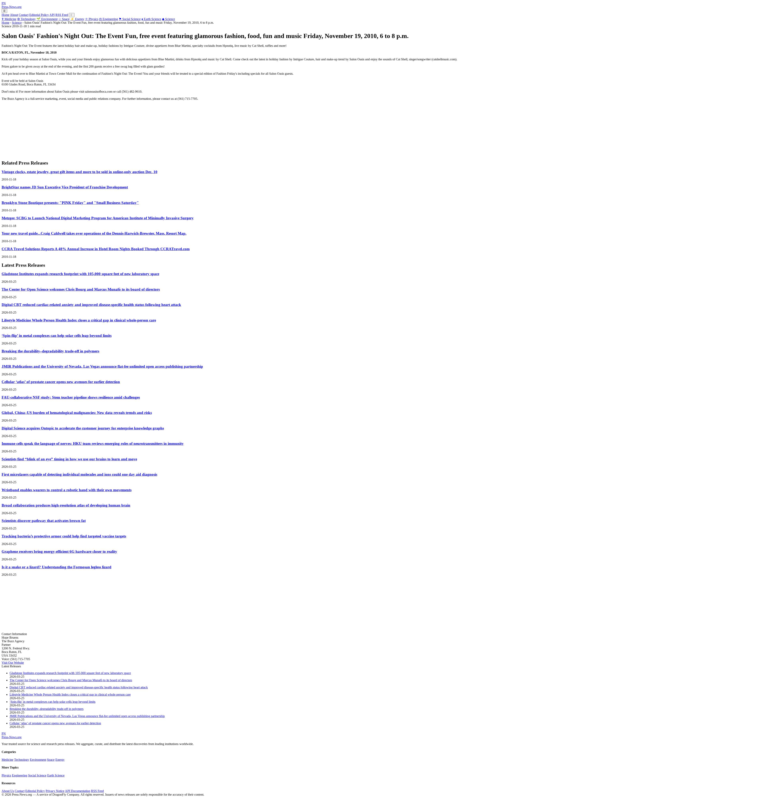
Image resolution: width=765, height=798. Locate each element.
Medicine (9, 19)
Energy (77, 19)
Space (64, 19)
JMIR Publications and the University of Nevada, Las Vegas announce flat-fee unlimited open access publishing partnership (102, 366)
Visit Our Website (13, 662)
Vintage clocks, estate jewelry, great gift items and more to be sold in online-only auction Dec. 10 (79, 172)
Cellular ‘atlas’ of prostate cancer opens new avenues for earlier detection (61, 382)
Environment (47, 19)
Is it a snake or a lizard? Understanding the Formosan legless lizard (56, 567)
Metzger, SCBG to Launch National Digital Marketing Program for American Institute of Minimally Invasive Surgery (98, 218)
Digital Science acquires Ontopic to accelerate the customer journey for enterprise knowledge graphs (83, 428)
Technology (26, 19)
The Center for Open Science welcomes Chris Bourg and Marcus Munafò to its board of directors (81, 289)
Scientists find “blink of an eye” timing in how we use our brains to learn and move (69, 459)
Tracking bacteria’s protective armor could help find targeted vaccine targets (64, 536)
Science (168, 19)
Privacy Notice (55, 791)
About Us (8, 791)
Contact (23, 15)
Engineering (108, 19)
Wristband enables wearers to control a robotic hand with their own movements (66, 490)
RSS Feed (61, 15)
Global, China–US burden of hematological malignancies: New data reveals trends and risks (77, 413)
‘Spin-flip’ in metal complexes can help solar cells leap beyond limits (57, 335)
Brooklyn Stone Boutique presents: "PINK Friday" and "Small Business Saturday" (70, 203)
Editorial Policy (39, 15)
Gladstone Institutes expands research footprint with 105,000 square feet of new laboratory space (80, 274)
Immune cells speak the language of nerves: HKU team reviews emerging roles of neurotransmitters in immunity (93, 443)
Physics (91, 19)
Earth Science (151, 19)
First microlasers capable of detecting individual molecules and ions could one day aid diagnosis (79, 474)
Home (5, 15)
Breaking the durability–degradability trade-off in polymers (50, 351)
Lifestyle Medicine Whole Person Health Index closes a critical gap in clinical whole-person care (79, 320)
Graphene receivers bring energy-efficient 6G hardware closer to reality (59, 551)
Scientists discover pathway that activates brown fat (44, 521)
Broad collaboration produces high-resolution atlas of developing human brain (66, 505)
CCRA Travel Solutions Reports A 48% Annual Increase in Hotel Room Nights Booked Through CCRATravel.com (96, 249)
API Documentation (77, 791)
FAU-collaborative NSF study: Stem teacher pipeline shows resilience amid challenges (71, 397)
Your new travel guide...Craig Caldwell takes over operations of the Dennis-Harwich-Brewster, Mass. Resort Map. (94, 233)
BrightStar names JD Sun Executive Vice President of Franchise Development (65, 187)
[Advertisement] (121, 128)
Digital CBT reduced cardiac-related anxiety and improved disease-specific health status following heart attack (91, 305)
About (14, 15)
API (52, 15)
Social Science (130, 19)
